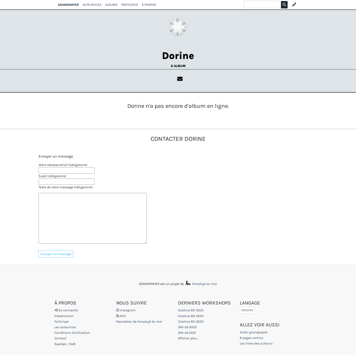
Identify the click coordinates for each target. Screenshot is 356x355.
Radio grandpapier (254, 332)
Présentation (64, 316)
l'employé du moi (204, 284)
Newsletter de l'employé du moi (139, 321)
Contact (60, 338)
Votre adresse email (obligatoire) (63, 165)
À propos (149, 5)
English (247, 310)
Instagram (127, 310)
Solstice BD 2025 (191, 310)
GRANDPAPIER (68, 4)
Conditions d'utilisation (72, 333)
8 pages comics (251, 338)
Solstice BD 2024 (191, 316)
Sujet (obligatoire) (52, 176)
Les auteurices (65, 327)
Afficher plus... (188, 338)
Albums (111, 5)
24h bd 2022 (187, 327)
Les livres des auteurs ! (257, 343)
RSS (122, 316)
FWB (72, 344)
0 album (178, 66)
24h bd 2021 (187, 333)
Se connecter (68, 310)
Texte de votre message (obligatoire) (66, 187)
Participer (129, 5)
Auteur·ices (92, 5)
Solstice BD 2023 (191, 321)
